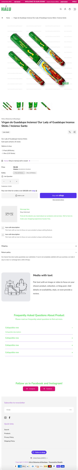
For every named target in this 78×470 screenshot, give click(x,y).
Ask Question (8, 176)
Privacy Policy (9, 437)
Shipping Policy (9, 441)
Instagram (32, 389)
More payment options (58, 200)
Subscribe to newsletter (14, 402)
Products (7, 433)
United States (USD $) (39, 458)
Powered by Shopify (55, 462)
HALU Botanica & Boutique (38, 462)
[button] (7, 108)
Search (6, 430)
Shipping (15, 169)
